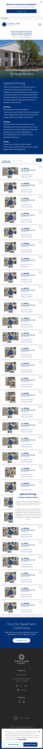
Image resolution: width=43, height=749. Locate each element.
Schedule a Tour (21, 11)
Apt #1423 (21, 457)
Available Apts (6, 161)
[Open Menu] (39, 24)
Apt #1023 (21, 367)
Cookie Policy (22, 739)
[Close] (39, 732)
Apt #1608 (21, 607)
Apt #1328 (21, 397)
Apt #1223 (21, 562)
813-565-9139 (21, 675)
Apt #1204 (21, 532)
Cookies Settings (13, 744)
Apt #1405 (21, 412)
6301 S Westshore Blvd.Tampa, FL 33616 (21, 680)
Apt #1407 (21, 427)
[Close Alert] (41, 1)
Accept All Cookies (30, 744)
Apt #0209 (21, 188)
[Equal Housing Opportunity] (17, 686)
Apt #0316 (21, 217)
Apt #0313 (21, 202)
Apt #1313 (21, 577)
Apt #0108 (21, 472)
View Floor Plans (17, 161)
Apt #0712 (21, 307)
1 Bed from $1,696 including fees (21, 33)
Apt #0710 (21, 292)
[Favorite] (40, 167)
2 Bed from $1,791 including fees (21, 35)
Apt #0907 (21, 337)
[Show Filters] (39, 160)
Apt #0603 (21, 262)
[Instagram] (24, 702)
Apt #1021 (21, 352)
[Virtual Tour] (10, 172)
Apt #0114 (21, 172)
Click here (26, 7)
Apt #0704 (21, 277)
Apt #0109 (21, 487)
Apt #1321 (21, 592)
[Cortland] (21, 718)
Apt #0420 (21, 233)
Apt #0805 (21, 322)
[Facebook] (19, 702)
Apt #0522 (21, 247)
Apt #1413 (21, 442)
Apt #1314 (21, 382)
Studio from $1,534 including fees (21, 31)
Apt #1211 (21, 547)
